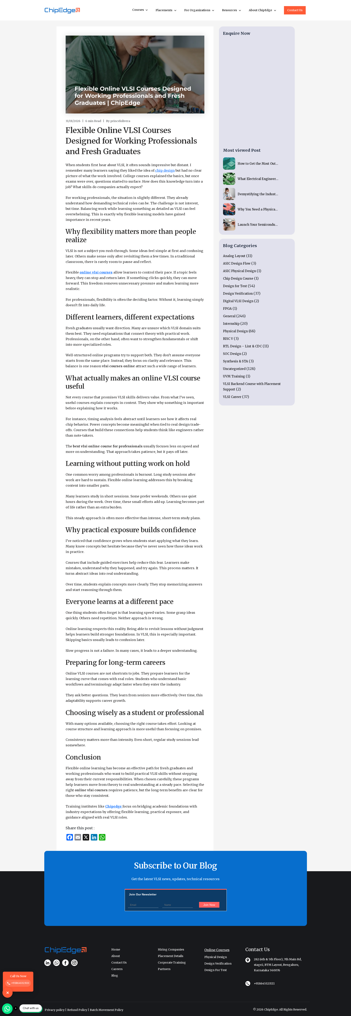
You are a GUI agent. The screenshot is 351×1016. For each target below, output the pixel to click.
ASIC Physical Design (239, 271)
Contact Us (294, 10)
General (229, 316)
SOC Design (232, 354)
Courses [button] (138, 10)
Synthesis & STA (235, 361)
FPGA (227, 309)
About (115, 956)
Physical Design (235, 331)
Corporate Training (172, 962)
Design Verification (238, 293)
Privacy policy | (55, 1010)
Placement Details (170, 956)
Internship (231, 324)
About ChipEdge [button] (261, 10)
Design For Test (215, 970)
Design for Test (235, 286)
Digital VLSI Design (238, 301)
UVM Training (234, 376)
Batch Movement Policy (106, 1010)
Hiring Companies (171, 949)
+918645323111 (264, 983)
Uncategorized (234, 369)
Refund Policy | (78, 1010)
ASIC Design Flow (236, 263)
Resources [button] (229, 10)
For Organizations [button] (197, 10)
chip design (165, 170)
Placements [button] (164, 10)
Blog (114, 975)
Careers (116, 969)
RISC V (228, 339)
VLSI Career (232, 397)
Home (115, 949)
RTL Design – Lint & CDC (242, 346)
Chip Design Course (238, 278)
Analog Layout (234, 256)
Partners (164, 969)
